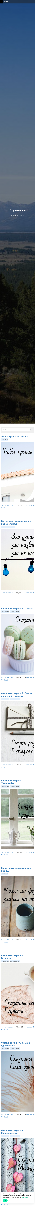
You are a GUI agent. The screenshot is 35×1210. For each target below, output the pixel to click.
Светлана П (30, 505)
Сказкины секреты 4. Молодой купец (12, 1131)
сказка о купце (5, 611)
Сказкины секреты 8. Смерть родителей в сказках (16, 694)
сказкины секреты (14, 611)
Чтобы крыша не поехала (14, 436)
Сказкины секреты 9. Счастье (17, 608)
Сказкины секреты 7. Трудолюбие (12, 782)
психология (5, 439)
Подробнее (25, 1197)
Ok (5, 1201)
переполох (4, 527)
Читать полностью (7, 505)
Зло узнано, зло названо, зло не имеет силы (16, 522)
